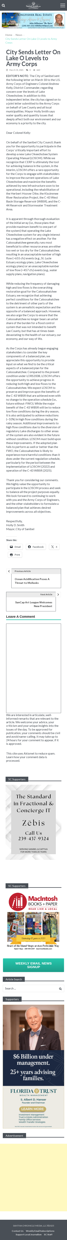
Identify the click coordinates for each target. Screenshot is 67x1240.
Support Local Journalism (29, 1234)
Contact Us (17, 1231)
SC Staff (48, 1234)
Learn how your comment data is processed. (26, 758)
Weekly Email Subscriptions (40, 1231)
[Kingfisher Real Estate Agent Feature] (33, 21)
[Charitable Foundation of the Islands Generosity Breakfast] (33, 822)
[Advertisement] (33, 1177)
